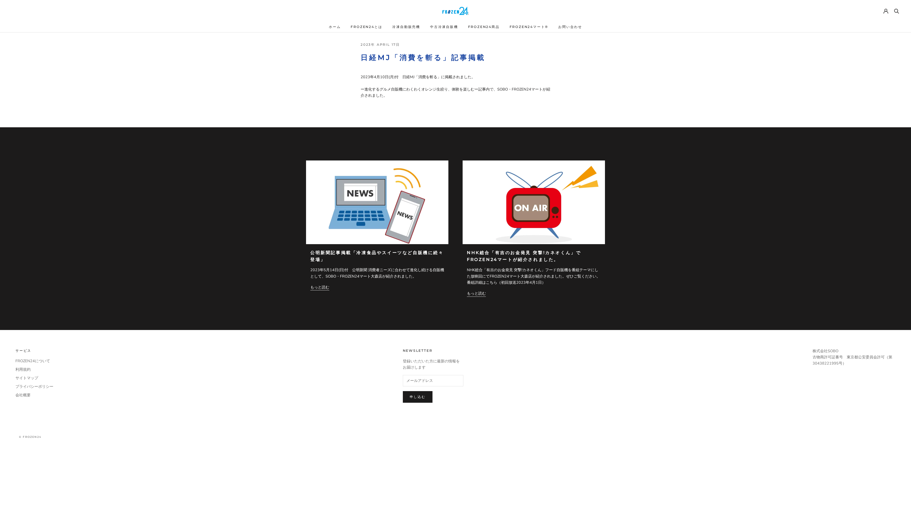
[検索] (896, 10)
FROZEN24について (32, 361)
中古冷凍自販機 (444, 27)
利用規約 (23, 369)
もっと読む (319, 287)
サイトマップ (26, 378)
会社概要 (23, 395)
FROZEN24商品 (484, 27)
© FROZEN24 (30, 437)
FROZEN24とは (366, 27)
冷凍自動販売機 (406, 27)
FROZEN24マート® (529, 27)
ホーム (335, 27)
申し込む (418, 397)
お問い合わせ (570, 27)
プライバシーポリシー (34, 386)
